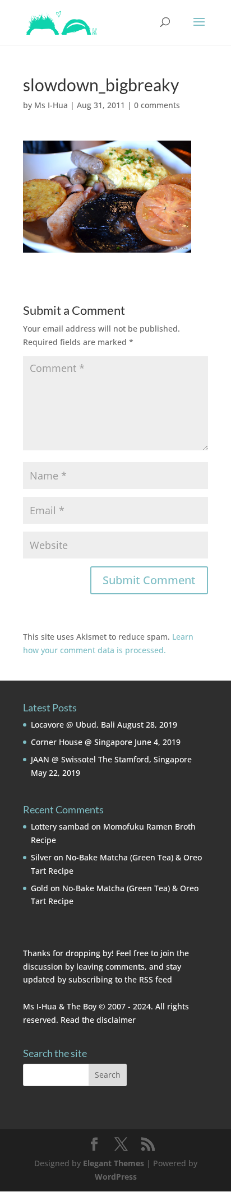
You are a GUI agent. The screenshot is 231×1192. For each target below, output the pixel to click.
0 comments (157, 105)
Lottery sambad (60, 826)
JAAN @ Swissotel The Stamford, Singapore (111, 759)
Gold (39, 888)
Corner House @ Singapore (81, 742)
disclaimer (116, 1019)
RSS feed (155, 979)
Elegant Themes (113, 1163)
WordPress (116, 1176)
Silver (41, 857)
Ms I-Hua (51, 105)
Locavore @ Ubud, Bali (73, 724)
